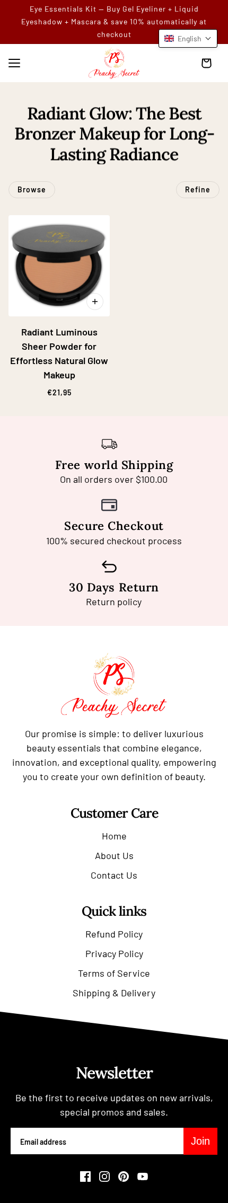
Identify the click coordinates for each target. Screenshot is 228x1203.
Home (114, 836)
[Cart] (209, 63)
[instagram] (104, 1176)
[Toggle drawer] (14, 63)
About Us (114, 855)
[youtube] (142, 1176)
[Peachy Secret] (114, 63)
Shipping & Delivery (114, 992)
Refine (198, 189)
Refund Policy (114, 934)
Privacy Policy (114, 953)
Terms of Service (114, 973)
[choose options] (94, 301)
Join (200, 1141)
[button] (188, 38)
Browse (31, 189)
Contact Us (114, 875)
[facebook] (85, 1176)
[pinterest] (123, 1176)
